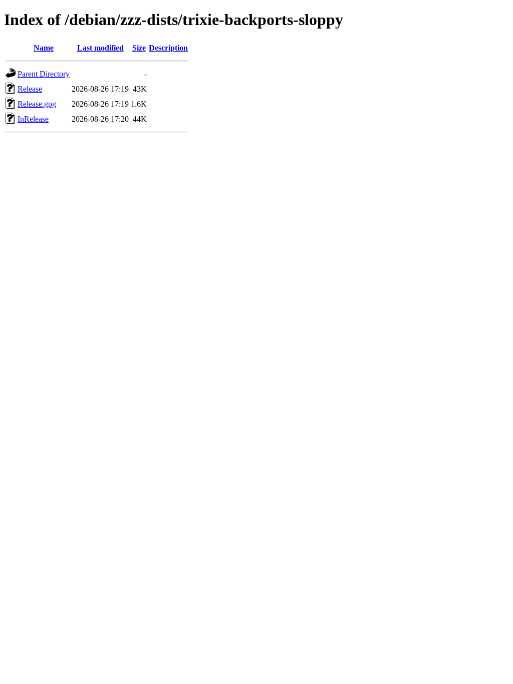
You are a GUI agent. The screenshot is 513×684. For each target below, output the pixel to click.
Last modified (100, 48)
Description (168, 48)
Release (30, 89)
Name (44, 48)
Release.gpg (37, 104)
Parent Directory (44, 74)
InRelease (33, 119)
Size (139, 48)
